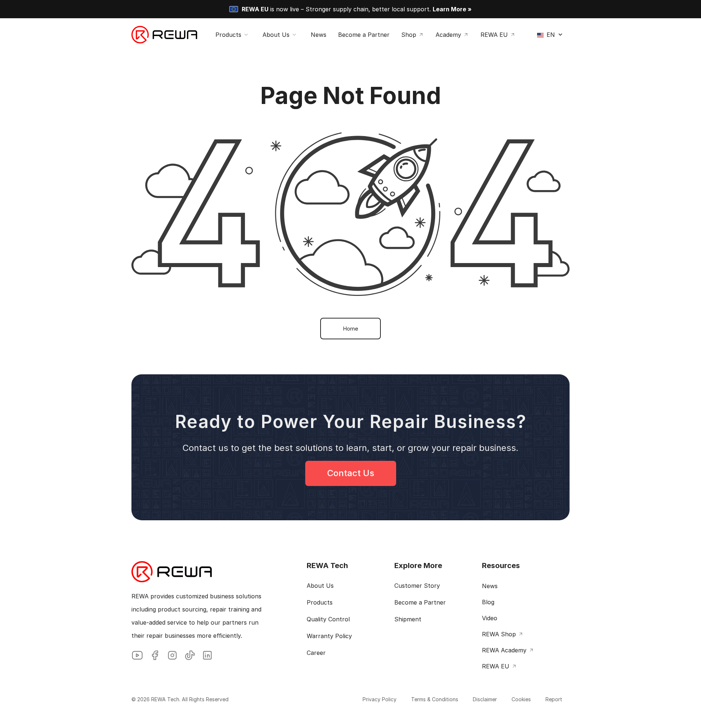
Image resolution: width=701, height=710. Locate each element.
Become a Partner (420, 602)
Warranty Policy (329, 636)
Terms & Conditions (434, 699)
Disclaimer (485, 699)
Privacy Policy (380, 699)
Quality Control (328, 619)
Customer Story (417, 585)
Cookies (521, 699)
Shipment (407, 619)
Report (553, 699)
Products (320, 602)
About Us (320, 585)
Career (316, 652)
